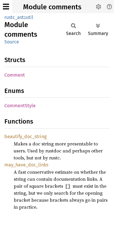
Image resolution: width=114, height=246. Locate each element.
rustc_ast (14, 17)
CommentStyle (20, 105)
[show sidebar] (6, 6)
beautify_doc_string (25, 136)
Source (11, 42)
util (29, 17)
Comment (14, 75)
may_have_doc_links (26, 165)
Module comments (52, 7)
